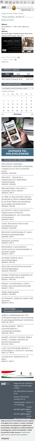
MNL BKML (13, 184)
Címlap (21, 13)
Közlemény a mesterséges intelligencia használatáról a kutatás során (16, 249)
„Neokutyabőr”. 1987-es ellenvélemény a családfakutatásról (12, 329)
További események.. (8, 91)
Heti (18, 74)
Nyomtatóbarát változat (9, 57)
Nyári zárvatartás (10, 292)
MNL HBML (13, 294)
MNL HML (12, 206)
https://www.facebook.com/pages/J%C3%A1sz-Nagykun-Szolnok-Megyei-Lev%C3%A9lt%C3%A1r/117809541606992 (10, 2)
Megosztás (4, 62)
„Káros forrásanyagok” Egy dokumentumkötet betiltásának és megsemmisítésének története (17, 318)
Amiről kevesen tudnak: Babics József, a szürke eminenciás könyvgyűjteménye (16, 340)
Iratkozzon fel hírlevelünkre (6, 2)
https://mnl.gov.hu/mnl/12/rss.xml (17, 2)
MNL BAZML (13, 173)
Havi (28, 74)
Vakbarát (21, 2)
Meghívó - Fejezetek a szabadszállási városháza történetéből (14, 180)
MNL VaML (13, 279)
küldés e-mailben (8, 59)
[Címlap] (6, 6)
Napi (7, 74)
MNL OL (12, 192)
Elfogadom (5, 438)
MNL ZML (12, 262)
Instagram (14, 2)
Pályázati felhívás (10, 241)
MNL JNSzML (13, 271)
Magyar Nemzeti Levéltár (9, 13)
